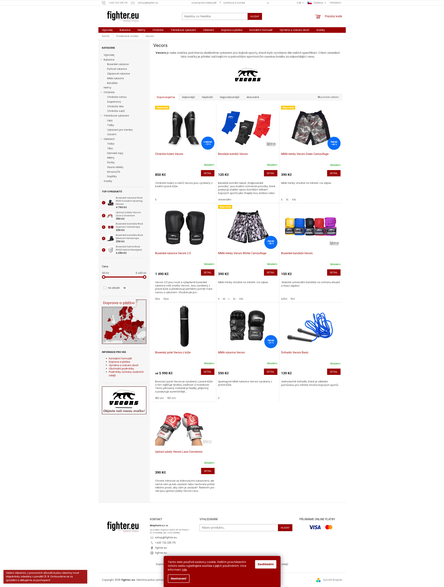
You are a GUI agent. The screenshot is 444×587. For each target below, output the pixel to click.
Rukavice (109, 59)
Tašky (110, 125)
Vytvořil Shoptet (332, 580)
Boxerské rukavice (118, 64)
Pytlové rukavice (117, 69)
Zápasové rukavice (118, 73)
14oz (166, 299)
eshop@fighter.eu (166, 537)
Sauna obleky (115, 167)
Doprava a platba (234, 3)
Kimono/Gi (113, 172)
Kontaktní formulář (204, 3)
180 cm (159, 398)
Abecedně (253, 97)
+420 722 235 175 (165, 542)
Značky (108, 181)
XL (287, 199)
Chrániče (109, 92)
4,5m (284, 299)
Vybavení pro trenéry (120, 130)
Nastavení (178, 579)
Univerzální (224, 199)
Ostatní (111, 134)
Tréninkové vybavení (116, 115)
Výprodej (109, 55)
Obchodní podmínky (121, 368)
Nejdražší (207, 97)
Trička (110, 143)
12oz (157, 299)
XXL (294, 199)
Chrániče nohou (117, 97)
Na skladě (117, 288)
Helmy (107, 87)
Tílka (110, 148)
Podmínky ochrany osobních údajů (126, 373)
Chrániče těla (115, 106)
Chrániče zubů (116, 111)
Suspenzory (114, 101)
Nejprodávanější (229, 97)
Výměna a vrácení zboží (123, 365)
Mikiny (110, 157)
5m (293, 299)
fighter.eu (161, 547)
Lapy (110, 120)
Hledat (254, 16)
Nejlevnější (188, 97)
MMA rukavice (115, 78)
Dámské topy (115, 153)
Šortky (111, 162)
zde (184, 570)
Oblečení (109, 139)
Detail (208, 173)
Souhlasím (266, 564)
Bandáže (112, 83)
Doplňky (112, 176)
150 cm (171, 398)
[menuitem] (107, 30)
